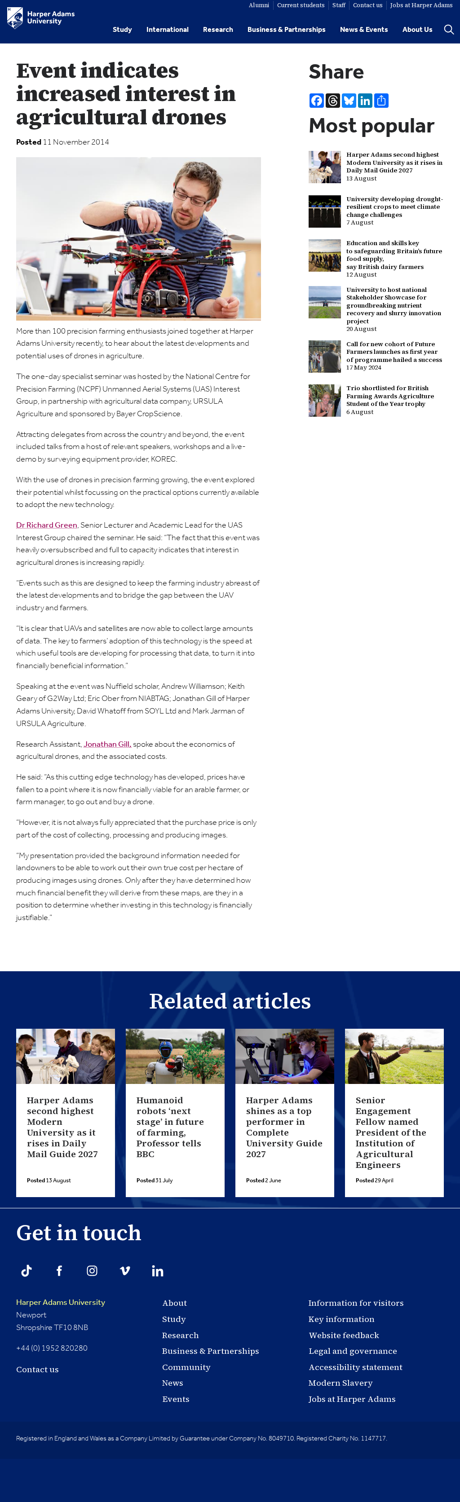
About (174, 1302)
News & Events (364, 30)
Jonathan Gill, (108, 744)
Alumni (259, 5)
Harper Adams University (60, 1303)
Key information (342, 1319)
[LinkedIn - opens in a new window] (157, 1270)
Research (218, 30)
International (167, 30)
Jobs (421, 5)
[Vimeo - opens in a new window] (125, 1270)
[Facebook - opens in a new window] (59, 1270)
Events (176, 1399)
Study (122, 30)
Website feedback (344, 1335)
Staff (338, 5)
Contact (368, 5)
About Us (417, 30)
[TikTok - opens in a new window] (26, 1270)
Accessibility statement (355, 1367)
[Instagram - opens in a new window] (92, 1270)
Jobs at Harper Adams (352, 1399)
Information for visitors (356, 1302)
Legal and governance (353, 1351)
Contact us (37, 1369)
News (172, 1382)
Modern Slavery (341, 1382)
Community (186, 1367)
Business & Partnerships (287, 30)
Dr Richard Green (46, 525)
